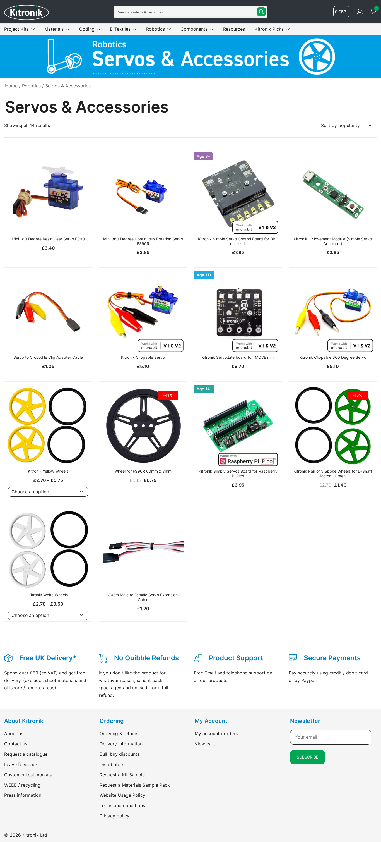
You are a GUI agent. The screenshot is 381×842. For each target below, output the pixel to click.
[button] (48, 224)
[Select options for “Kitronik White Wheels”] (48, 580)
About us (13, 733)
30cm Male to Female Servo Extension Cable (143, 597)
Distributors (112, 764)
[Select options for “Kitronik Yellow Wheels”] (48, 456)
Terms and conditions (122, 805)
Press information (22, 795)
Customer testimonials (28, 775)
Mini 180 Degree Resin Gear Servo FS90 (48, 238)
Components (194, 29)
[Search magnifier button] (261, 11)
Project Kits (16, 29)
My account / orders (216, 733)
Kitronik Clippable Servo (143, 357)
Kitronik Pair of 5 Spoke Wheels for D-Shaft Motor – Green (332, 473)
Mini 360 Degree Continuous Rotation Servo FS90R (143, 241)
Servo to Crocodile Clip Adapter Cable (48, 357)
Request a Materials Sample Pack (135, 785)
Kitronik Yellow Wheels (48, 471)
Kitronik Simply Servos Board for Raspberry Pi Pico (238, 473)
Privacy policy (114, 816)
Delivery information (121, 744)
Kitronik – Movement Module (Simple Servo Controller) (333, 241)
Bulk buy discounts (119, 754)
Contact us (15, 744)
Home (11, 85)
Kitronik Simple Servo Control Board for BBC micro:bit (238, 241)
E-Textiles (120, 29)
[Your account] (359, 11)
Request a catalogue (25, 754)
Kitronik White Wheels (48, 594)
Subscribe (307, 757)
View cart (205, 744)
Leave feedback (21, 764)
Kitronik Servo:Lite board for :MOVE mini (237, 357)
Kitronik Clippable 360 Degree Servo (332, 357)
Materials (54, 29)
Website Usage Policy (122, 795)
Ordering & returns (119, 733)
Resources (234, 29)
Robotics (155, 29)
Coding (87, 29)
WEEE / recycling (22, 785)
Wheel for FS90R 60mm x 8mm (143, 471)
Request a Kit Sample (122, 775)
